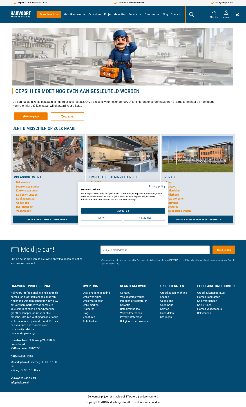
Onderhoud (172, 194)
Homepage (32, 116)
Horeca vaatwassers (209, 309)
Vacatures (172, 206)
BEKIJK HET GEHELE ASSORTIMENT (48, 219)
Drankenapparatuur (27, 186)
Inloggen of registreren (133, 300)
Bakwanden (23, 182)
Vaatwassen (23, 210)
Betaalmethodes (130, 309)
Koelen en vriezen (26, 194)
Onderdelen (173, 190)
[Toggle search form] (191, 14)
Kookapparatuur (25, 198)
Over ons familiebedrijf (96, 292)
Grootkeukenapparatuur (211, 292)
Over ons (150, 14)
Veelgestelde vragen (178, 210)
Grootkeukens (72, 14)
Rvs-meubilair (24, 206)
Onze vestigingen (93, 300)
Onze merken (91, 305)
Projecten (88, 309)
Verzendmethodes (131, 313)
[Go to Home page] (21, 14)
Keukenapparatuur (27, 190)
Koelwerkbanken (207, 300)
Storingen (172, 202)
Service (133, 14)
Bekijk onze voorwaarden (135, 321)
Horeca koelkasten (208, 297)
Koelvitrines (204, 305)
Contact (175, 14)
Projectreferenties (115, 14)
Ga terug (69, 116)
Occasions (94, 14)
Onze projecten (175, 198)
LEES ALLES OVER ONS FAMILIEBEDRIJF (198, 219)
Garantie (125, 305)
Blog (165, 14)
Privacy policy (157, 186)
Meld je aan (224, 250)
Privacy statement (131, 317)
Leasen (164, 297)
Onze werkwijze (92, 297)
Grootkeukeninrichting (173, 292)
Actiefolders (90, 321)
